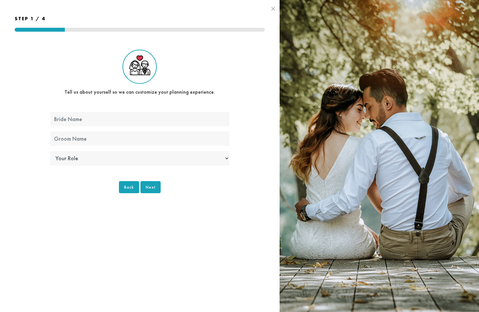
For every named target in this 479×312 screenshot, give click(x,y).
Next (150, 187)
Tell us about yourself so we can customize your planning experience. (140, 91)
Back (129, 187)
